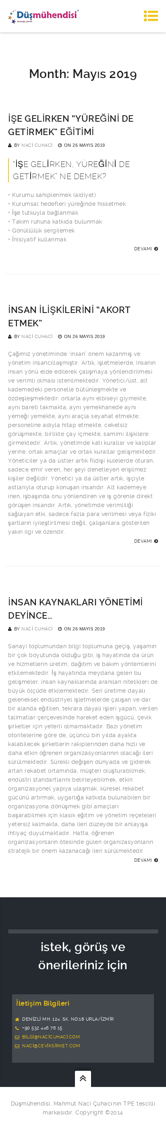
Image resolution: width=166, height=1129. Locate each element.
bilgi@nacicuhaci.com (51, 1037)
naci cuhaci (37, 145)
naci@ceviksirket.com (51, 1046)
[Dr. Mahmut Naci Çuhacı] (43, 16)
